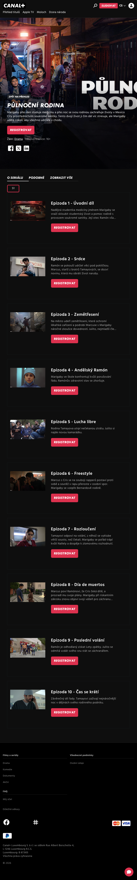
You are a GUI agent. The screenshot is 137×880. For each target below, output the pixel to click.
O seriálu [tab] (15, 178)
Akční (6, 782)
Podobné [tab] (36, 178)
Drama (18, 139)
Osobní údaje (77, 763)
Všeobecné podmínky (81, 755)
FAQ (5, 791)
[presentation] (39, 178)
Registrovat (21, 130)
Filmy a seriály (10, 755)
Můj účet (7, 799)
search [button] (95, 5)
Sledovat (109, 5)
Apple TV (28, 12)
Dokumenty (9, 776)
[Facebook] (10, 148)
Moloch (41, 12)
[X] (18, 148)
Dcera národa (57, 12)
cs (123, 5)
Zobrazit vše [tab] (61, 178)
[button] (129, 872)
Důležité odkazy (11, 809)
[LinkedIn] (26, 148)
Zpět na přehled (19, 96)
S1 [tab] (13, 188)
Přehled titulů (11, 12)
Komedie (7, 769)
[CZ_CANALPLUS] (14, 6)
